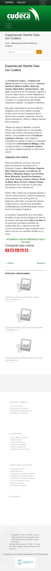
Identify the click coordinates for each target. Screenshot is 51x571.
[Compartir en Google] (17, 250)
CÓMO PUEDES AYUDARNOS (20, 465)
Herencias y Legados (18, 485)
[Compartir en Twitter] (12, 250)
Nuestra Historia (16, 440)
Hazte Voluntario (16, 471)
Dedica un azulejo (17, 483)
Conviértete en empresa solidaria (22, 478)
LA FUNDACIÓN (15, 433)
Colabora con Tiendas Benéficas (22, 473)
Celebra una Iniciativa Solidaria (22, 476)
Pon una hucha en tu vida (19, 480)
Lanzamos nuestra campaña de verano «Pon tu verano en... (22, 298)
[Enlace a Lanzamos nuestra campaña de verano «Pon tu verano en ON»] (24, 284)
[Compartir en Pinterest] (26, 250)
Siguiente (41, 263)
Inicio (7, 43)
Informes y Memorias (18, 446)
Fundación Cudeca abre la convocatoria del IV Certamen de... (24, 328)
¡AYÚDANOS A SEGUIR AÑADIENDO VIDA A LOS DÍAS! (25, 240)
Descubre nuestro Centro (19, 449)
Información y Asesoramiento (21, 410)
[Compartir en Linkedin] (22, 250)
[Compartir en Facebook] (7, 250)
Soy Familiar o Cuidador (19, 408)
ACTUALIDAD (14, 496)
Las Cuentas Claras (17, 442)
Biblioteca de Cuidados (19, 413)
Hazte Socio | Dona (17, 469)
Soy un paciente (16, 406)
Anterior (9, 263)
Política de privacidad (24, 539)
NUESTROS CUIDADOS (18, 402)
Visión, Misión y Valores (19, 437)
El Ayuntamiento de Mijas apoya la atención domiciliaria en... (24, 359)
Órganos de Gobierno (18, 444)
